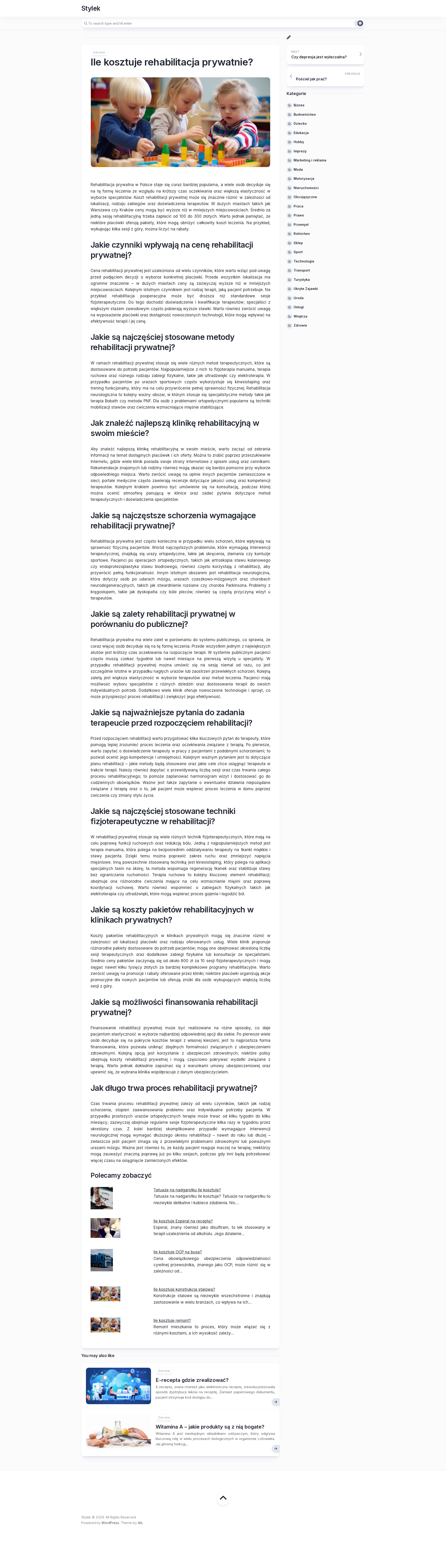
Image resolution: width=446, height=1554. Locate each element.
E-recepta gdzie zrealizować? (192, 1380)
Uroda (299, 298)
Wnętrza (300, 316)
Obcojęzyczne (305, 197)
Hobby (299, 142)
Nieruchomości (306, 188)
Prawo (299, 215)
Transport (302, 270)
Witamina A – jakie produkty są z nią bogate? (210, 1427)
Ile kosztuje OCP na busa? (178, 1252)
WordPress (110, 1523)
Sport (298, 252)
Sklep (298, 243)
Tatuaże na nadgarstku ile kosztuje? (187, 1190)
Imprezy (300, 151)
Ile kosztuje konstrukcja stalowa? (184, 1289)
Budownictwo (305, 114)
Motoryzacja (304, 178)
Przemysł (301, 224)
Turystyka (302, 280)
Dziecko (300, 123)
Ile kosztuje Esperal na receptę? (183, 1221)
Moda (298, 169)
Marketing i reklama (310, 160)
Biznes (299, 105)
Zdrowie (99, 52)
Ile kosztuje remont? (172, 1320)
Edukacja (301, 133)
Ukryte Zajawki (306, 289)
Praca (298, 206)
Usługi (299, 307)
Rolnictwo (302, 234)
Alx (140, 1523)
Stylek (90, 8)
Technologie (304, 261)
